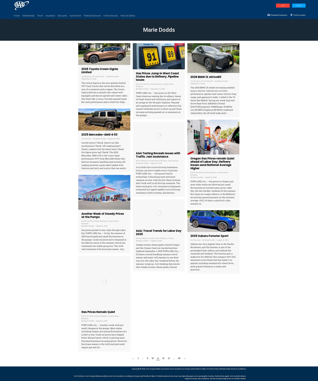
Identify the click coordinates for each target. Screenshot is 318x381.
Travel (170, 238)
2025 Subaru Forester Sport (209, 236)
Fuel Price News (142, 84)
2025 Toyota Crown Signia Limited (99, 70)
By (112, 76)
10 (153, 358)
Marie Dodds (159, 30)
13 (169, 358)
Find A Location (300, 15)
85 (179, 358)
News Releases (156, 84)
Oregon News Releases (158, 161)
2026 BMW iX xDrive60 (205, 77)
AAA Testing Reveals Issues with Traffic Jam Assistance (158, 154)
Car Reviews (86, 76)
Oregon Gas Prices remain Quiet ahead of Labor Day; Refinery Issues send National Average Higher (212, 163)
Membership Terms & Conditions (233, 369)
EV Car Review (98, 76)
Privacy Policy (213, 369)
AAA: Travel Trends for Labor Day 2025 (158, 232)
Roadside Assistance (279, 15)
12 (163, 358)
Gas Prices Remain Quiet (98, 312)
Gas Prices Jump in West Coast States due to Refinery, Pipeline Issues (157, 76)
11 (158, 358)
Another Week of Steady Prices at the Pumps (102, 215)
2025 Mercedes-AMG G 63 (99, 135)
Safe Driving (173, 161)
